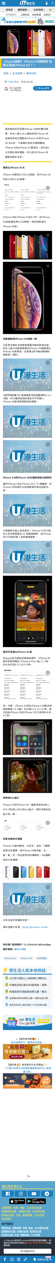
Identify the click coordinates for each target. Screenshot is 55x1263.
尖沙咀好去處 (34, 1207)
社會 (18, 1215)
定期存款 (48, 14)
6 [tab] (35, 17)
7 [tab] (21, 21)
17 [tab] (32, 24)
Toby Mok (13, 81)
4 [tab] (29, 17)
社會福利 (6, 1218)
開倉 (22, 1207)
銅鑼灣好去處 (8, 1211)
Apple (25, 927)
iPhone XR (27, 958)
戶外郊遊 (39, 1215)
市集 (15, 1207)
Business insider (39, 927)
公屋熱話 (25, 14)
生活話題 (17, 73)
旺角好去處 (7, 1215)
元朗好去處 (24, 1211)
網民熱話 (6, 1228)
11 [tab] (32, 21)
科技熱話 (42, 958)
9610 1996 (20, 949)
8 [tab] (23, 21)
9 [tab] (26, 21)
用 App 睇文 (44, 88)
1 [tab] (21, 17)
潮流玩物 (31, 73)
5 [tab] (32, 17)
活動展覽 (6, 1207)
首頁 (6, 73)
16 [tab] (29, 24)
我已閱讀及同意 (27, 1251)
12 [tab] (35, 21)
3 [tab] (26, 17)
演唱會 (9, 9)
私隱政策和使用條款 (35, 1242)
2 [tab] (23, 17)
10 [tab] (29, 21)
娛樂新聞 (36, 14)
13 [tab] (21, 24)
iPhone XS (11, 958)
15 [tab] (26, 24)
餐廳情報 (27, 1215)
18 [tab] (35, 24)
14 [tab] (23, 24)
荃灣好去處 (38, 1211)
